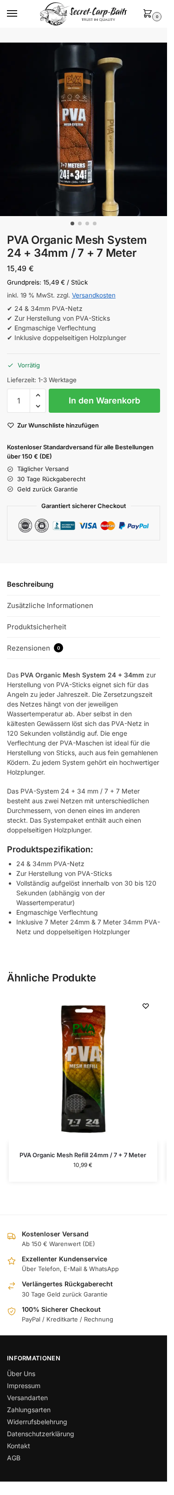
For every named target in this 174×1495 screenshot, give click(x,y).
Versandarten (27, 1398)
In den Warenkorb (104, 400)
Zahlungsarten (29, 1410)
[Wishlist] (146, 1006)
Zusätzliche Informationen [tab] (50, 605)
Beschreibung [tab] (30, 584)
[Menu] (21, 14)
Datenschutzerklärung (40, 1434)
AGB (13, 1458)
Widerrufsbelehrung (37, 1422)
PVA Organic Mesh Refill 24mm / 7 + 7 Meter (82, 1155)
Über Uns (21, 1373)
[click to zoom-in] (87, 129)
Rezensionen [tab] (33, 648)
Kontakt (18, 1446)
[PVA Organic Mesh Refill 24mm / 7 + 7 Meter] (83, 1068)
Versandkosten (94, 295)
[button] (149, 14)
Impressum (23, 1386)
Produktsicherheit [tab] (36, 626)
